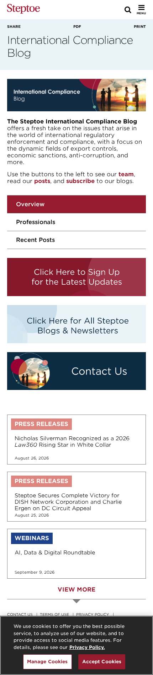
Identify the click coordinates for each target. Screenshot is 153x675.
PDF (77, 26)
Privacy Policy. (87, 647)
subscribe (80, 181)
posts (42, 181)
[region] (76, 645)
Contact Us (20, 614)
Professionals (35, 222)
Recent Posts (35, 240)
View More (76, 589)
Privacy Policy (92, 614)
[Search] (128, 9)
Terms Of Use (54, 614)
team (126, 174)
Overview (30, 204)
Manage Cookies (47, 661)
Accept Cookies (102, 661)
